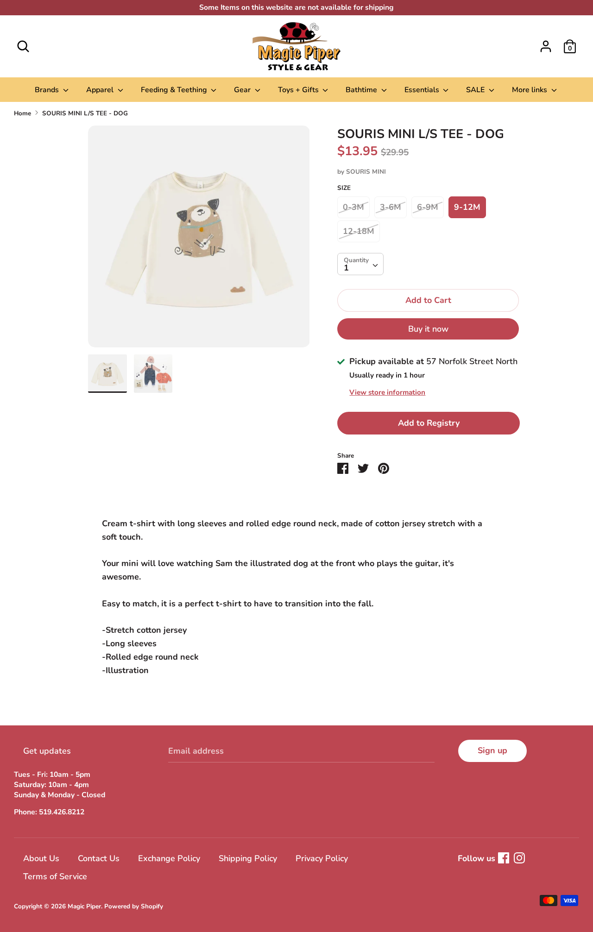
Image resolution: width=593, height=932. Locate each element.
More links (530, 90)
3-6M (390, 207)
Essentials (422, 90)
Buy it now (428, 328)
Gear (243, 90)
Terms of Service (55, 876)
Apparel (100, 90)
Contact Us (99, 858)
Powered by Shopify (133, 906)
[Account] (545, 43)
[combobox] (360, 264)
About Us (41, 858)
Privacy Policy (322, 858)
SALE (476, 90)
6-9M (427, 207)
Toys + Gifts (299, 90)
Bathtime (362, 90)
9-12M (467, 207)
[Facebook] (503, 857)
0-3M (353, 207)
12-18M (358, 231)
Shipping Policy (248, 858)
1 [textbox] (346, 267)
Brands (48, 90)
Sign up (492, 750)
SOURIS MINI (366, 171)
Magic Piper (84, 906)
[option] (199, 240)
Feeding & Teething (175, 90)
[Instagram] (519, 857)
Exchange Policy (169, 858)
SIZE (344, 187)
